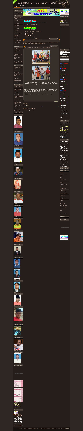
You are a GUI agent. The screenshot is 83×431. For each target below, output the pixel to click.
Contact (41, 7)
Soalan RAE (16, 78)
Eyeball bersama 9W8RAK (17, 93)
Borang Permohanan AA (29, 33)
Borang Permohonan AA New (18, 75)
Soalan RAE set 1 (28, 35)
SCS (61, 210)
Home (17, 7)
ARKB (61, 180)
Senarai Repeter (17, 52)
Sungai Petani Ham (63, 213)
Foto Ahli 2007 (16, 30)
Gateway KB (62, 195)
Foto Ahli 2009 (16, 27)
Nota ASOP (27, 34)
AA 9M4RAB (16, 37)
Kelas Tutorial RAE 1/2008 (17, 103)
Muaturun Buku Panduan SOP (30, 37)
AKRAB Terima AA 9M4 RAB (18, 55)
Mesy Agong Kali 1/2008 (18, 112)
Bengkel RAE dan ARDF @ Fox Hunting (37, 47)
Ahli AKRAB (23, 7)
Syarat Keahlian (17, 42)
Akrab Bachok (30, 428)
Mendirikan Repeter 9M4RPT (17, 90)
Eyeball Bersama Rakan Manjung (18, 97)
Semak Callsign (63, 212)
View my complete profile (18, 425)
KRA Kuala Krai (63, 198)
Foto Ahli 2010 (16, 25)
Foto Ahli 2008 (16, 28)
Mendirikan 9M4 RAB (18, 100)
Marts (61, 202)
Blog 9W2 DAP (63, 188)
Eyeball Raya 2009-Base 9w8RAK (18, 87)
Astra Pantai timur (63, 184)
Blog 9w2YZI (62, 190)
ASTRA (61, 182)
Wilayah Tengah (29, 7)
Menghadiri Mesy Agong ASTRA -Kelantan (18, 108)
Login (47, 7)
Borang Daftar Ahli (17, 82)
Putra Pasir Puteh (63, 205)
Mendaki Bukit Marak (18, 110)
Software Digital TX (17, 80)
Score (61, 208)
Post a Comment (26, 105)
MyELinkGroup (35, 7)
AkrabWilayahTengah (64, 174)
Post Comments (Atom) (31, 108)
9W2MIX (61, 175)
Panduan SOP (16, 72)
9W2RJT (61, 177)
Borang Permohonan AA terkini (18, 68)
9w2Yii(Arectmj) (63, 179)
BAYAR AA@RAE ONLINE (17, 51)
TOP (56, 101)
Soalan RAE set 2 (28, 36)
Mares (61, 200)
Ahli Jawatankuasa (17, 40)
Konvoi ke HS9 (16, 94)
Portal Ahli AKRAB (17, 20)
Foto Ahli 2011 (16, 23)
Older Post (57, 106)
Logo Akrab (16, 43)
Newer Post (25, 106)
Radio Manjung (63, 207)
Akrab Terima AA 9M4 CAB (18, 58)
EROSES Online (17, 48)
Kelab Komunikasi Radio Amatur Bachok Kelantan (18, 415)
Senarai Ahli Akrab (17, 32)
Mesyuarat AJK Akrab (18, 99)
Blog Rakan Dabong (63, 193)
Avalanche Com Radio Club (64, 186)
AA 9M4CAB (16, 38)
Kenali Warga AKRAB (18, 33)
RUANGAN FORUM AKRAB (17, 18)
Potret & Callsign (63, 203)
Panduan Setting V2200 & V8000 (18, 62)
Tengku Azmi (23, 428)
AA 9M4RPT (16, 35)
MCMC (61, 172)
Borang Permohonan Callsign (17, 70)
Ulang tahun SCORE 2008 (17, 106)
